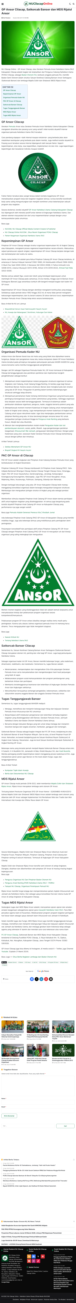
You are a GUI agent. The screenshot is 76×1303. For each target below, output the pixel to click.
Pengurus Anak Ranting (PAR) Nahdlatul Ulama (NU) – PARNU (29, 883)
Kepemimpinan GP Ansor (12, 94)
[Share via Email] (51, 979)
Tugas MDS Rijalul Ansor (12, 115)
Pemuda (11, 126)
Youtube (4, 952)
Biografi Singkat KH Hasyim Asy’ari (18, 450)
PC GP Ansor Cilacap (9, 935)
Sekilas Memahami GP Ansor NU (18, 447)
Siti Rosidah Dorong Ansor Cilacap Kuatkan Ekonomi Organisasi (10, 1060)
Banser (21, 962)
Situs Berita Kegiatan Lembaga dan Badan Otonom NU (35, 957)
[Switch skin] (70, 4)
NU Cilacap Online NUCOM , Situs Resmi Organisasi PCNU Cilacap (31, 232)
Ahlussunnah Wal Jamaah (25, 431)
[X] (37, 979)
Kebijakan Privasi (25, 1299)
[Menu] (2, 4)
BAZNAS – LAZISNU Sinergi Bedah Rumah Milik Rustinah (21, 1244)
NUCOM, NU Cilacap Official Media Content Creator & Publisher (30, 229)
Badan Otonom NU (29, 75)
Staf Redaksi (6, 18)
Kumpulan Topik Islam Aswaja (16, 770)
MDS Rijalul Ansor (9, 112)
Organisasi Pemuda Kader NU (14, 97)
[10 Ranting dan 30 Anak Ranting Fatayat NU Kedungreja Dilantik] (38, 1026)
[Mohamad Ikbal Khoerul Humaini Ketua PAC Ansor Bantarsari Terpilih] (63, 1026)
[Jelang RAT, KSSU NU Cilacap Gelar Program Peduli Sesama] (38, 1050)
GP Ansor (28, 962)
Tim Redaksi (62, 1299)
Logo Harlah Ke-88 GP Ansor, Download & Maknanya (20, 1240)
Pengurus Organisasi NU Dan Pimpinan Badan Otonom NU (28, 880)
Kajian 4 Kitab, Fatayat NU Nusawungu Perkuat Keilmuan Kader (24, 1237)
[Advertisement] (38, 999)
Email (3, 1107)
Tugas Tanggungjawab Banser (14, 108)
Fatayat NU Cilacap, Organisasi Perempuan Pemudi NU (27, 886)
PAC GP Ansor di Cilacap (12, 101)
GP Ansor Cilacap (9, 90)
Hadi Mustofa (64, 751)
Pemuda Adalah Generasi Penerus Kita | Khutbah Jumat (32, 512)
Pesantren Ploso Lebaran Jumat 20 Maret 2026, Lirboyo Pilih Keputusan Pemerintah (31, 1233)
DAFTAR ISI (8, 87)
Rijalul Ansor (64, 962)
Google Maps (5, 1282)
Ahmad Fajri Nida (66, 268)
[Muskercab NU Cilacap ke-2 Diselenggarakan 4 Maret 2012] (63, 1050)
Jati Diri (35, 962)
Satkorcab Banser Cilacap (12, 105)
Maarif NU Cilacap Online (34, 1271)
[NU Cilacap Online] (38, 3)
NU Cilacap (43, 962)
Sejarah (5, 965)
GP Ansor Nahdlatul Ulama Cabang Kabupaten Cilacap (51, 210)
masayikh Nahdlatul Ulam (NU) (50, 910)
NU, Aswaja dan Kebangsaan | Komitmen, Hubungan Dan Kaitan (28, 312)
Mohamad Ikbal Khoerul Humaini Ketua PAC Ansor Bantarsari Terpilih (63, 1036)
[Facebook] (32, 979)
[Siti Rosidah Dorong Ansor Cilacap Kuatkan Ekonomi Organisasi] (12, 1050)
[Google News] (43, 971)
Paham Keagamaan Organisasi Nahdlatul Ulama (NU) (24, 236)
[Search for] (74, 4)
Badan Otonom (13, 962)
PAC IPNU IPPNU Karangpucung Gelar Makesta (18, 1229)
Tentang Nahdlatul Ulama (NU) (16, 640)
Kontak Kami (70, 1299)
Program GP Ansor (53, 962)
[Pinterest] (46, 979)
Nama (3, 1098)
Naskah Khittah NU (12, 637)
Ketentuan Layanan (37, 1299)
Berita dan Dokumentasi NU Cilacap (19, 774)
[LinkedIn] (41, 979)
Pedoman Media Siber (50, 1299)
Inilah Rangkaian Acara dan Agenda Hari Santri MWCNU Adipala (24, 1225)
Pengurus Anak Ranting (47, 419)
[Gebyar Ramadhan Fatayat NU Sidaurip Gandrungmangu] (12, 1026)
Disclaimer (16, 1299)
